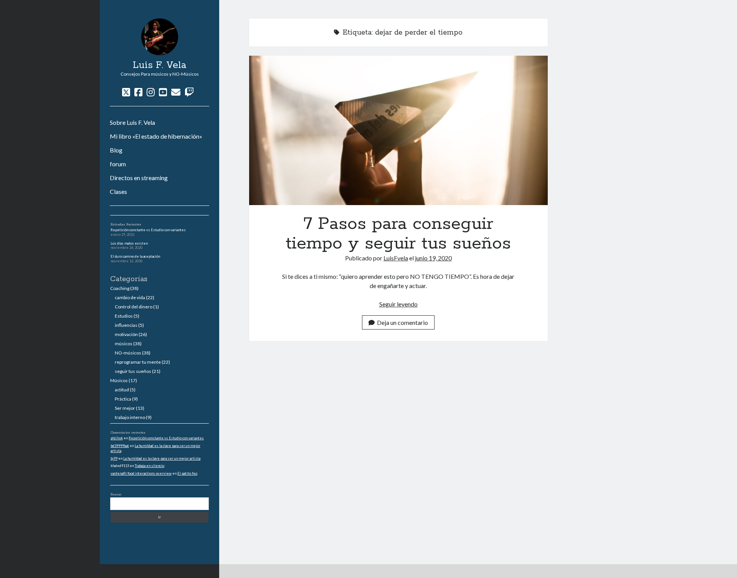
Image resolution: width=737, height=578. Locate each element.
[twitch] (189, 92)
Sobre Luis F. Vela (132, 122)
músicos (123, 343)
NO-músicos (128, 353)
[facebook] (138, 92)
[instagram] (151, 92)
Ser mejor (125, 408)
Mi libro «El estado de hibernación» (156, 136)
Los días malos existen (129, 243)
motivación (126, 334)
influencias (126, 325)
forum (118, 163)
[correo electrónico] (175, 92)
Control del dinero (133, 307)
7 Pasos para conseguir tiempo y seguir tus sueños (398, 130)
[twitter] (126, 92)
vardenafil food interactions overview (141, 473)
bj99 (114, 458)
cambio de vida (130, 297)
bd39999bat (120, 446)
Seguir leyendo (398, 304)
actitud (122, 390)
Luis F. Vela (159, 65)
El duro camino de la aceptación (135, 256)
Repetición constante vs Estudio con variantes (148, 230)
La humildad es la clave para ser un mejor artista (161, 458)
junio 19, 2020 (433, 258)
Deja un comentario (402, 322)
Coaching (119, 288)
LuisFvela (395, 258)
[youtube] (163, 92)
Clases (118, 191)
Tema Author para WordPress (406, 571)
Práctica (123, 399)
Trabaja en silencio (149, 466)
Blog (116, 150)
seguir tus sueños (133, 371)
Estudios (124, 316)
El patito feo (187, 473)
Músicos (119, 380)
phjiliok (117, 438)
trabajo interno (130, 417)
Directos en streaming (139, 177)
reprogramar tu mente (138, 362)
